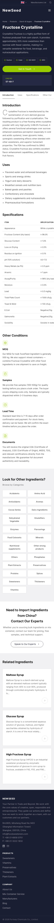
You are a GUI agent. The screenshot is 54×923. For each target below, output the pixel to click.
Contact (6, 908)
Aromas (39, 501)
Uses (20, 95)
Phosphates (39, 557)
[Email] (8, 846)
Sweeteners (14, 581)
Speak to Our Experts (25, 644)
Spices (40, 573)
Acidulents (14, 493)
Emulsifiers (40, 518)
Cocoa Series (14, 510)
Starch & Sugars (25, 21)
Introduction (8, 95)
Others (14, 557)
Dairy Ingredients (39, 510)
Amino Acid (39, 493)
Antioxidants (14, 501)
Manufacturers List (38, 2)
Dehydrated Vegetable (14, 519)
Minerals (39, 537)
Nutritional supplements (14, 547)
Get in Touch (24, 69)
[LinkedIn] (4, 846)
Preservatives (39, 565)
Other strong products (39, 547)
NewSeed (12, 10)
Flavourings (39, 529)
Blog (5, 903)
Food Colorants (14, 537)
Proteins (14, 573)
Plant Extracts (14, 565)
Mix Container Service (13, 894)
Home (5, 21)
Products (13, 21)
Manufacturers (10, 898)
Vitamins (14, 590)
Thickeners (40, 581)
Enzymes (14, 529)
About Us (7, 889)
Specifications (32, 95)
